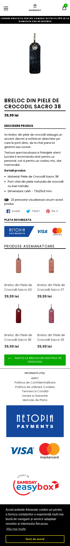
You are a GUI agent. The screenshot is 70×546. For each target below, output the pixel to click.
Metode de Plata (35, 400)
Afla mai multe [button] (16, 529)
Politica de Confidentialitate (35, 382)
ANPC (35, 378)
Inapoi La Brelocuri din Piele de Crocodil (38, 360)
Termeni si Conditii (35, 391)
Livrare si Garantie (35, 396)
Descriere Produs (18, 126)
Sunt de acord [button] (35, 539)
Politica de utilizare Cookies (35, 387)
